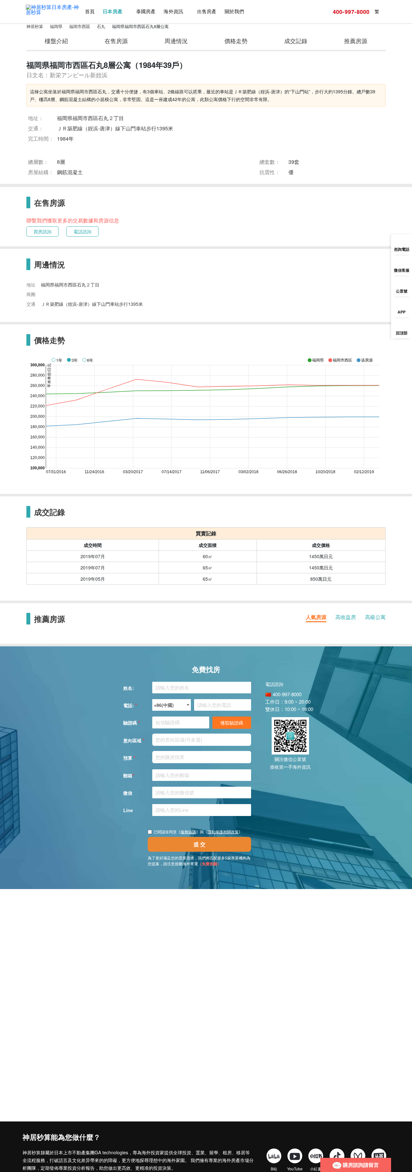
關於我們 (234, 11)
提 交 (199, 844)
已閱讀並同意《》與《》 (198, 832)
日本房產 (112, 11)
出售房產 (206, 11)
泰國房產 (145, 11)
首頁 (90, 11)
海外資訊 (173, 11)
